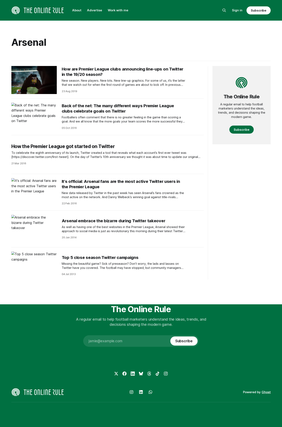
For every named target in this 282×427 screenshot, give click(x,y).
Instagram (131, 392)
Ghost (266, 392)
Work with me (118, 10)
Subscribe (258, 10)
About (76, 10)
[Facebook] (124, 374)
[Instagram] (166, 374)
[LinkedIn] (133, 374)
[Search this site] (224, 10)
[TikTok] (157, 374)
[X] (116, 374)
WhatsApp (150, 392)
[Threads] (149, 374)
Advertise (94, 10)
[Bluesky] (141, 374)
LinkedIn (141, 392)
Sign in (237, 10)
